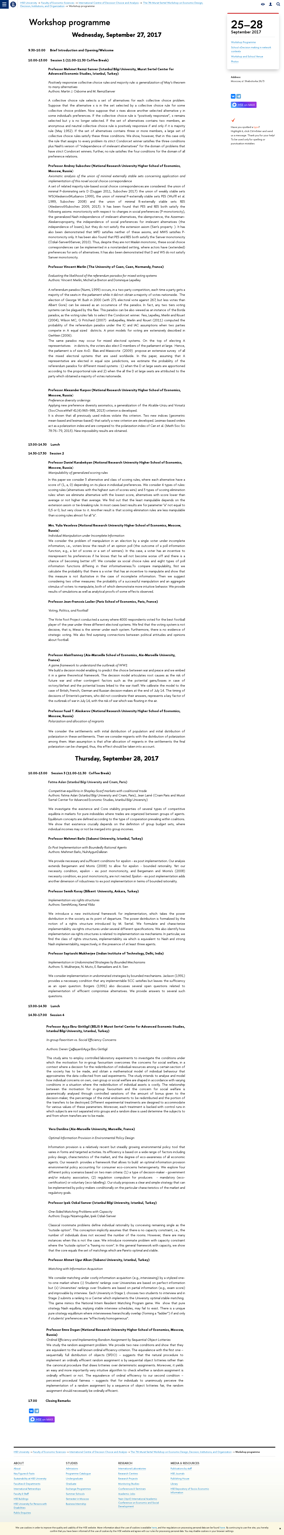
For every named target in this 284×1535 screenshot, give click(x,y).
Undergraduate (74, 1478)
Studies (72, 1463)
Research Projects (128, 1478)
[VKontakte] (233, 96)
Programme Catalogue (78, 1473)
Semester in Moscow (77, 1498)
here (154, 1527)
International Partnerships (27, 1488)
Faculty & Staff (21, 1493)
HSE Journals (177, 1473)
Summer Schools (75, 1493)
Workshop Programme (243, 42)
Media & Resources (185, 1463)
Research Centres (128, 1473)
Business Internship (76, 1503)
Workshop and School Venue (247, 56)
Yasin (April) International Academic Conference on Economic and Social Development (138, 1502)
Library (174, 1483)
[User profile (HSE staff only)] (270, 4)
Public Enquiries (22, 1512)
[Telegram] (238, 96)
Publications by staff (181, 1468)
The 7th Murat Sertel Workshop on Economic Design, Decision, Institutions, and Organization (181, 1452)
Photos (234, 61)
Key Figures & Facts (24, 1473)
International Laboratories (132, 1468)
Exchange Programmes (78, 1488)
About (19, 1463)
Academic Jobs (126, 1493)
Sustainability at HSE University (30, 1478)
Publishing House (180, 1478)
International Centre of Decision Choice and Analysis (98, 1452)
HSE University (21, 1452)
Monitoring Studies (128, 1483)
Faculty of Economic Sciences (49, 1452)
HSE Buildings (21, 1498)
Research (125, 1463)
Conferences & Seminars (131, 1488)
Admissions (72, 1468)
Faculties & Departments (27, 1483)
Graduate (71, 1483)
